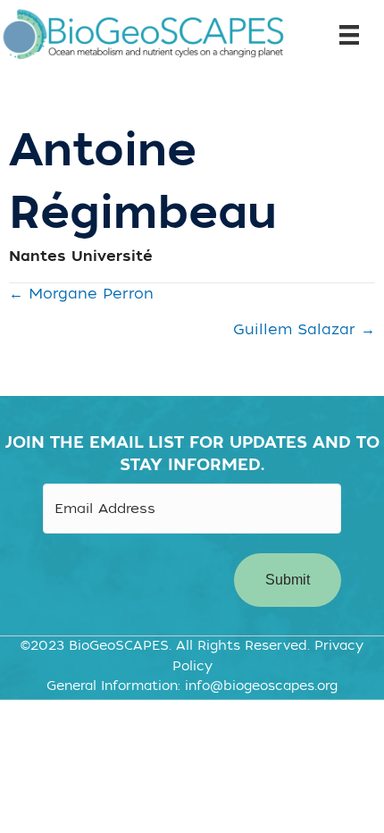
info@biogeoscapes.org (261, 685)
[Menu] (342, 35)
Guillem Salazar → (304, 330)
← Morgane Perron (81, 294)
